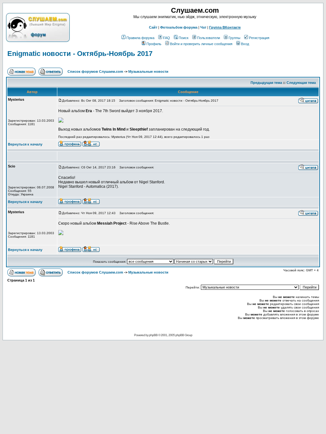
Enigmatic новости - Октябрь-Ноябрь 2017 (79, 54)
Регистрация (259, 38)
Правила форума (140, 38)
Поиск (183, 38)
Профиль (153, 44)
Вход (245, 44)
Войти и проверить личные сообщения (201, 44)
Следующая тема (301, 83)
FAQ (166, 38)
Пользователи (208, 38)
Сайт (153, 27)
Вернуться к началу (25, 144)
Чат (203, 27)
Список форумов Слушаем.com (95, 71)
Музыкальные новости (148, 71)
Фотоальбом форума (178, 27)
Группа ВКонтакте (225, 27)
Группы (234, 38)
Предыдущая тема (266, 83)
